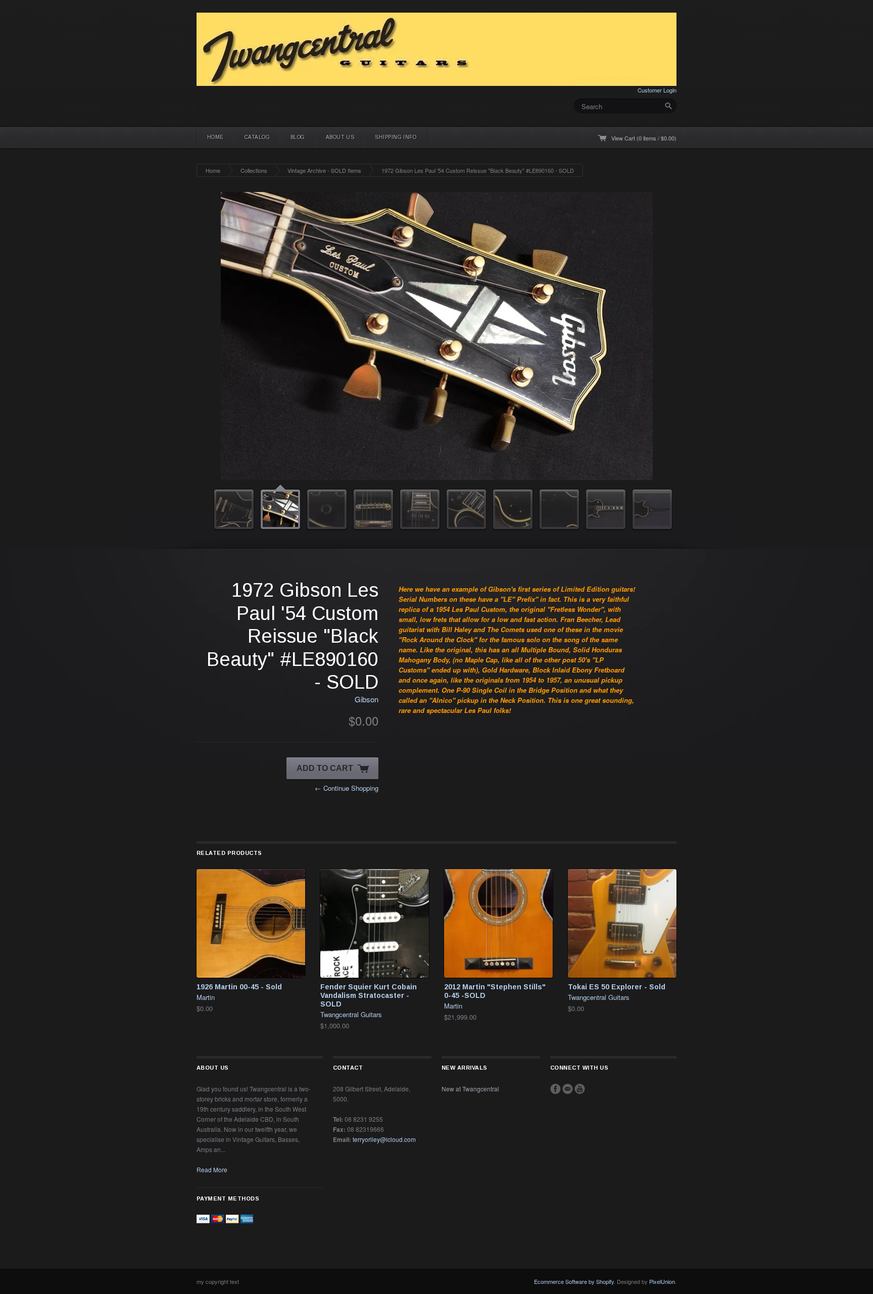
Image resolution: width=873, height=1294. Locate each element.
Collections (253, 170)
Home (215, 137)
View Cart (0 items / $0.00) (643, 138)
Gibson (366, 699)
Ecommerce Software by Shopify (574, 1281)
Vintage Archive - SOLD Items (324, 170)
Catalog (257, 137)
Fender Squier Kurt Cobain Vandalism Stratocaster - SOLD (368, 995)
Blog (297, 137)
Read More (212, 1169)
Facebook (555, 1089)
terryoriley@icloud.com (384, 1139)
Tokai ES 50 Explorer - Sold (616, 987)
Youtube (579, 1089)
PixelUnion (662, 1281)
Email (567, 1089)
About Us (340, 137)
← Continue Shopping (346, 788)
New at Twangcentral (470, 1088)
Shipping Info (395, 137)
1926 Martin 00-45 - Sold (239, 987)
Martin (206, 997)
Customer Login (657, 90)
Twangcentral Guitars (351, 1014)
